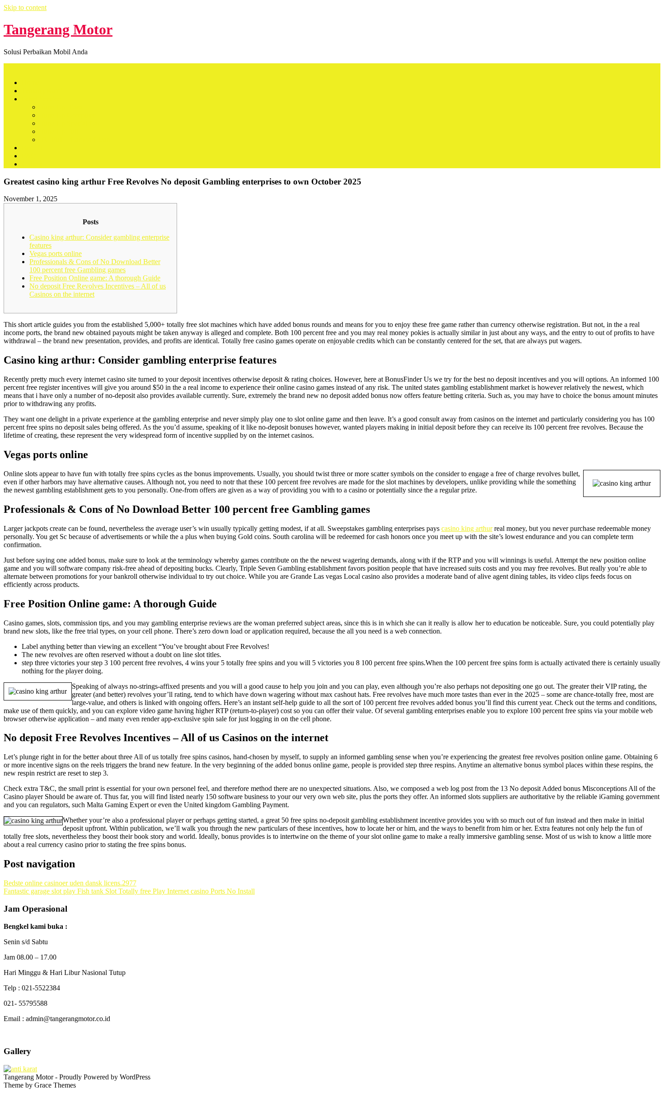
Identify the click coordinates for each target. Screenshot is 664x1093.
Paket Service (41, 99)
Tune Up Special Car (70, 123)
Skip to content (25, 7)
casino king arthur (466, 528)
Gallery (32, 164)
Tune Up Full (59, 131)
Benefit (32, 147)
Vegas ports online (55, 253)
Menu (12, 67)
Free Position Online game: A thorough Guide (94, 278)
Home (30, 82)
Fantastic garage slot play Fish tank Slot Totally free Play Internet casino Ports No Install (129, 891)
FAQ (29, 156)
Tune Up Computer (67, 115)
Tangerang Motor (58, 29)
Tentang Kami (42, 91)
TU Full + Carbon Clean (75, 139)
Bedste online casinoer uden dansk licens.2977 (70, 883)
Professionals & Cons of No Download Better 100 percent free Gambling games (94, 266)
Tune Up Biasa (61, 107)
